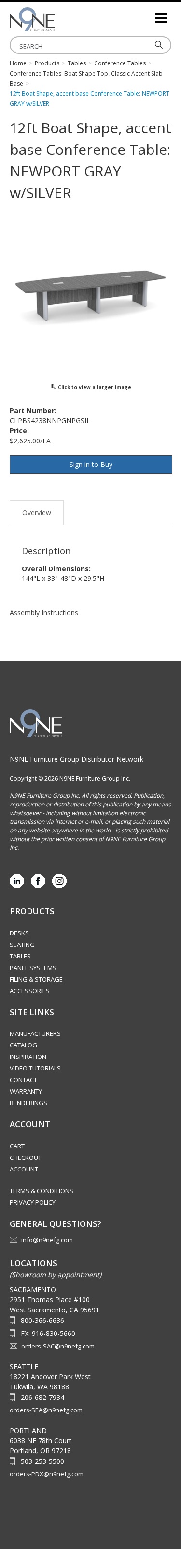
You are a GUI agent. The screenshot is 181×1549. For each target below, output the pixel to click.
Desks (19, 933)
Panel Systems (33, 967)
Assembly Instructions (44, 612)
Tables (20, 956)
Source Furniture (58, 19)
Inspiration (28, 1056)
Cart (17, 1146)
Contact (23, 1079)
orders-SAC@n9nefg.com (58, 1346)
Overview (36, 512)
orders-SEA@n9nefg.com (46, 1410)
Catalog (23, 1045)
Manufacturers (35, 1033)
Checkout (26, 1157)
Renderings (28, 1102)
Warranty (26, 1091)
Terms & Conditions (41, 1190)
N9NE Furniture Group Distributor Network (76, 759)
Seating (22, 944)
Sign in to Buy (91, 464)
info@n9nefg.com (47, 1239)
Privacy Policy (33, 1202)
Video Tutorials (35, 1068)
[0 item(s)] (147, 14)
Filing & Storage (36, 979)
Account (24, 1169)
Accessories (30, 990)
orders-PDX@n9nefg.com (47, 1474)
